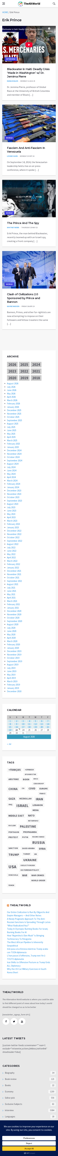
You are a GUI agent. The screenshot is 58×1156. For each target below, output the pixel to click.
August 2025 (12, 423)
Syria (42, 848)
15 (10, 727)
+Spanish (29, 769)
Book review (10, 1079)
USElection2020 (28, 865)
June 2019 (11, 671)
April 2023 (11, 517)
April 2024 (11, 477)
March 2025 (12, 440)
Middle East (16, 815)
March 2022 (12, 560)
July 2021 (11, 587)
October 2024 (13, 457)
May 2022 (11, 554)
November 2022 (14, 534)
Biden (26, 779)
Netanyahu (33, 821)
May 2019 (11, 674)
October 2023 (13, 497)
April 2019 (11, 678)
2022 (24, 371)
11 (29, 724)
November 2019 (14, 654)
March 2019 (12, 681)
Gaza (11, 798)
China (13, 789)
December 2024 (14, 450)
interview (10, 59)
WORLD (9, 138)
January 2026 (13, 407)
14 (48, 724)
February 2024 (13, 483)
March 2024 (12, 480)
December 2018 (14, 691)
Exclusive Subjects (13, 1104)
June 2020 (11, 631)
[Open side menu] (3, 3)
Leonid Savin (12, 156)
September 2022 (14, 540)
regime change (38, 837)
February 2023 (13, 524)
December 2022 (14, 530)
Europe (43, 788)
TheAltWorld (31, 3)
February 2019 (13, 684)
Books (7, 1085)
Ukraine (30, 860)
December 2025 (14, 410)
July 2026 (11, 386)
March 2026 (12, 400)
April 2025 (11, 437)
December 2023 (14, 490)
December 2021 (14, 570)
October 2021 (13, 577)
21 (48, 727)
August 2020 (12, 624)
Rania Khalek (12, 81)
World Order (38, 880)
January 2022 (13, 567)
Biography (9, 1072)
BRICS (35, 779)
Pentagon (13, 832)
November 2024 (14, 453)
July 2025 (11, 427)
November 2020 (14, 614)
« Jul (9, 744)
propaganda (30, 832)
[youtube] (22, 1021)
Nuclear (12, 826)
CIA (23, 788)
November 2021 (14, 574)
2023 (12, 371)
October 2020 (13, 617)
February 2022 (13, 564)
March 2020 (12, 641)
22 (10, 730)
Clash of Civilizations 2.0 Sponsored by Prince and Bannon (23, 298)
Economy (8, 1091)
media (36, 810)
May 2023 (11, 514)
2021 (36, 371)
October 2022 (13, 537)
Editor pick (9, 1097)
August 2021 (12, 584)
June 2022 (11, 550)
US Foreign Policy (30, 870)
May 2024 (11, 473)
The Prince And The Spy (23, 223)
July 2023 (11, 507)
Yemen (11, 885)
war (24, 875)
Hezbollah (25, 798)
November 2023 (14, 494)
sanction (13, 848)
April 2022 (11, 557)
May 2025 (11, 433)
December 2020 (14, 611)
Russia (38, 842)
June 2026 (11, 390)
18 (29, 727)
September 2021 (14, 581)
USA (12, 866)
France (42, 794)
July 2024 (11, 467)
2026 (12, 364)
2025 (24, 364)
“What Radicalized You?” (18, 925)
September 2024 (14, 460)
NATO (31, 815)
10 (23, 724)
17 (23, 727)
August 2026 (12, 383)
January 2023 (13, 527)
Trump (13, 855)
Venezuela (13, 875)
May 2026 (11, 393)
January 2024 (13, 487)
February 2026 (13, 403)
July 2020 (11, 627)
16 (17, 727)
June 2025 (11, 430)
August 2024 (12, 463)
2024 (36, 364)
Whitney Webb (13, 227)
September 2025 (14, 420)
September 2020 (14, 621)
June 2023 (11, 510)
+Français (14, 769)
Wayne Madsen (13, 306)
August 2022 (12, 544)
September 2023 (14, 500)
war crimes (37, 875)
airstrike (13, 779)
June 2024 (11, 470)
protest (13, 837)
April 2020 (11, 637)
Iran (39, 799)
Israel (22, 805)
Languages (9, 1116)
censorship (38, 784)
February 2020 (13, 644)
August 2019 (12, 664)
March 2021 (12, 601)
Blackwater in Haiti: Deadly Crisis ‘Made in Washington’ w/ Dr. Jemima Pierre (28, 73)
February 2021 (13, 604)
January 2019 (13, 688)
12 (36, 724)
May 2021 (11, 594)
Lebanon (38, 805)
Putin (25, 837)
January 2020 (13, 647)
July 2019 (11, 668)
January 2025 (13, 447)
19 (36, 727)
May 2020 (11, 634)
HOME (5, 12)
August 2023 (12, 504)
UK (35, 854)
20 (42, 727)
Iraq (10, 805)
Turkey (26, 854)
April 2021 (11, 597)
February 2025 (13, 443)
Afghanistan (30, 774)
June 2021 (11, 591)
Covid (32, 788)
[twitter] (14, 1021)
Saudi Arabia (28, 848)
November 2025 (14, 413)
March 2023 (12, 520)
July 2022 (11, 547)
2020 (12, 378)
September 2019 (14, 661)
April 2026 (11, 396)
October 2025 (13, 417)
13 (42, 724)
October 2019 (13, 657)
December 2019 (14, 651)
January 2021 (13, 607)
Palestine (28, 826)
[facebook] (6, 1021)
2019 (24, 378)
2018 (36, 378)
